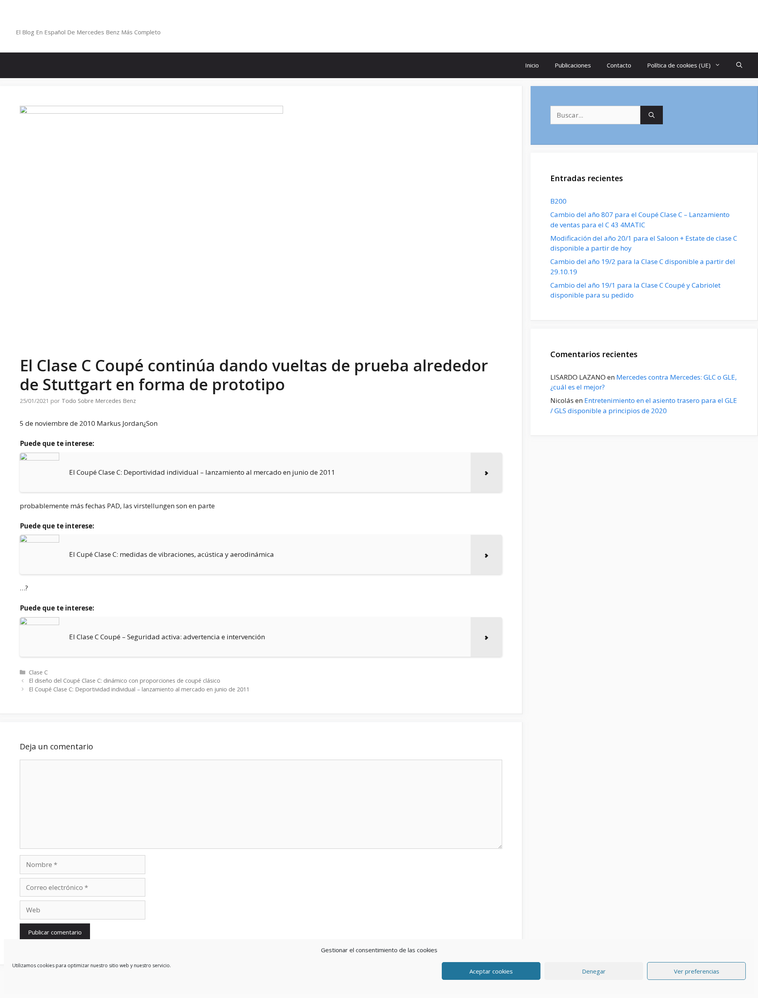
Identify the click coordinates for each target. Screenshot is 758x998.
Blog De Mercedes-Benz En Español (101, 21)
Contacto (619, 65)
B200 (558, 201)
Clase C (38, 672)
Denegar (594, 971)
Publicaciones (573, 65)
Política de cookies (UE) (679, 65)
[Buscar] (651, 115)
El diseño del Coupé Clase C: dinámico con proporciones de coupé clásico (124, 680)
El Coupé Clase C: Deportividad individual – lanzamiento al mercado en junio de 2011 (139, 689)
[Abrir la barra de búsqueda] (739, 65)
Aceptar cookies (491, 971)
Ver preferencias (696, 971)
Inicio (532, 65)
